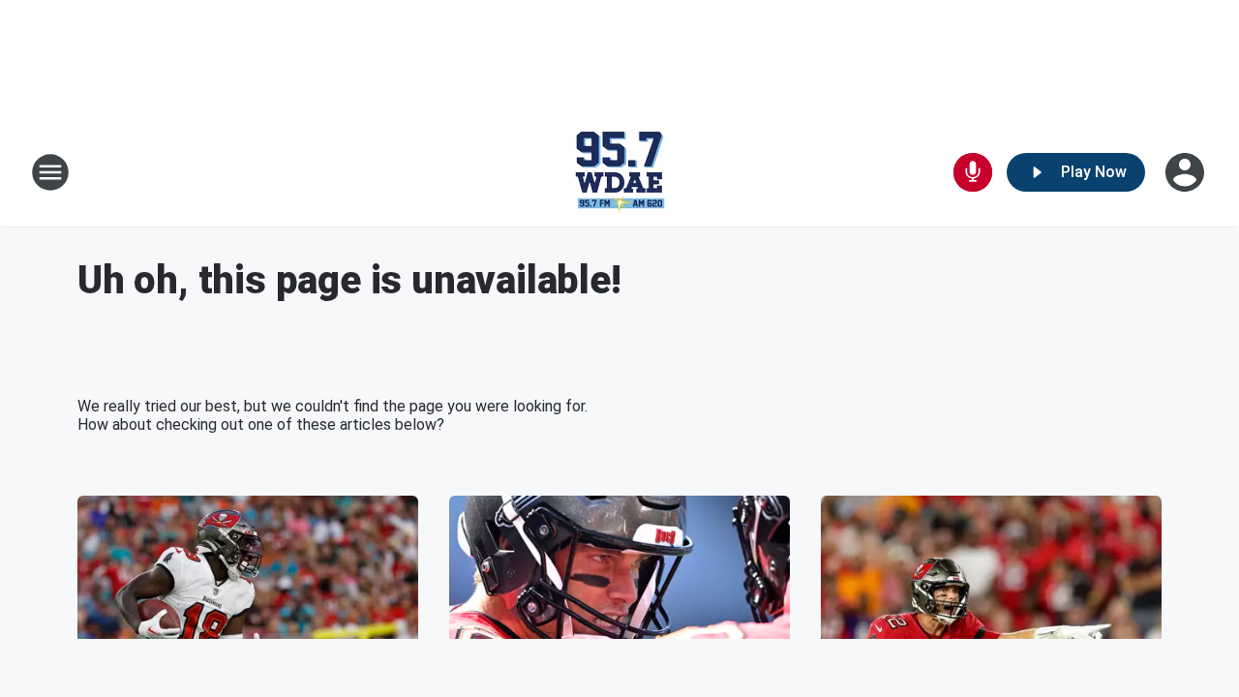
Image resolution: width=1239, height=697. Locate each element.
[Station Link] (619, 172)
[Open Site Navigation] (50, 172)
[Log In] (1186, 172)
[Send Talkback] (972, 172)
